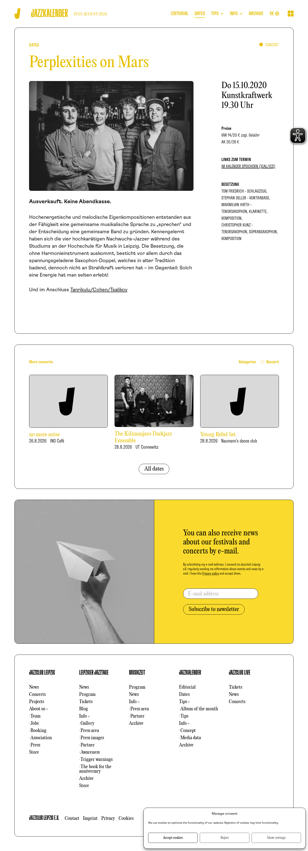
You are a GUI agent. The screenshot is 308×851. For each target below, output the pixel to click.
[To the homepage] (17, 13)
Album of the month (199, 709)
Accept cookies (173, 838)
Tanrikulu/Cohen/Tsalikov (98, 289)
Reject (225, 838)
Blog (83, 709)
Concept (188, 730)
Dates (184, 694)
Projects (36, 701)
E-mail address (203, 594)
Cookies (126, 818)
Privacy (108, 818)
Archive (86, 778)
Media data (190, 738)
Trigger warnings (96, 759)
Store (34, 752)
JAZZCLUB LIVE (239, 672)
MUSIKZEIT (137, 672)
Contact (72, 818)
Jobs (34, 723)
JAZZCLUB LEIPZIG (42, 672)
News (34, 687)
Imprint (90, 818)
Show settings (276, 838)
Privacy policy (210, 573)
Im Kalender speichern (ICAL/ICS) (248, 166)
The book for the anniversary (95, 769)
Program (87, 694)
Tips (183, 701)
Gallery (87, 723)
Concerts (37, 694)
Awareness (90, 752)
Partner (87, 745)
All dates (154, 469)
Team (35, 716)
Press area (89, 730)
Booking (38, 730)
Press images (92, 738)
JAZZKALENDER (190, 672)
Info (83, 716)
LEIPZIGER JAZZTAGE (93, 672)
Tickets (85, 701)
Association (41, 738)
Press (35, 745)
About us (37, 709)
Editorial (187, 687)
